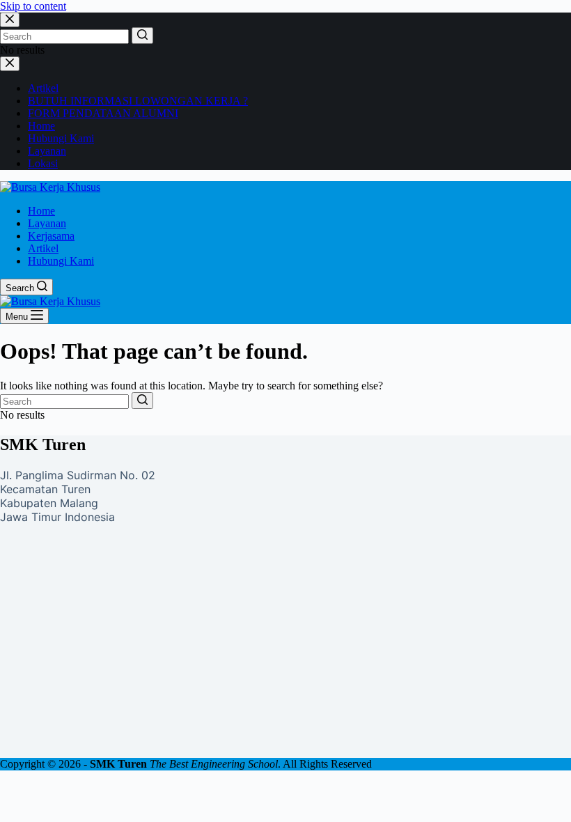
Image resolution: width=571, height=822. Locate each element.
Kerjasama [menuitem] (51, 236)
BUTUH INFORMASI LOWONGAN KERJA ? (138, 101)
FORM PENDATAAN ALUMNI (103, 113)
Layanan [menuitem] (47, 223)
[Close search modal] (9, 20)
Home (41, 126)
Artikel (43, 88)
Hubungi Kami (61, 138)
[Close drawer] (9, 63)
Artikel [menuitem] (43, 248)
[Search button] (142, 35)
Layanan (47, 151)
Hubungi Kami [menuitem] (61, 261)
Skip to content (33, 6)
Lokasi (43, 163)
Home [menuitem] (41, 211)
